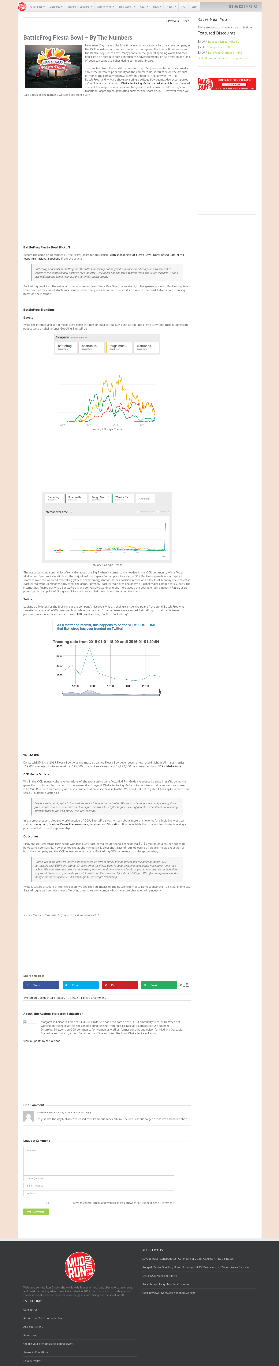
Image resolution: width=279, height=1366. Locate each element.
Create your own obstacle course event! (48, 1344)
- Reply (87, 1112)
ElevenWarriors (78, 824)
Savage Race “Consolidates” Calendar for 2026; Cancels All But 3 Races (188, 1258)
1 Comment (98, 997)
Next (185, 21)
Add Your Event (33, 1326)
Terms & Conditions (35, 1352)
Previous (173, 21)
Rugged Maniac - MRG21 (223, 41)
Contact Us (30, 1309)
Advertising (30, 1335)
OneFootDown (58, 824)
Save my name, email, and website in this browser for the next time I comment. (123, 1203)
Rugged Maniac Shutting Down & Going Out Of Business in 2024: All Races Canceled (196, 1267)
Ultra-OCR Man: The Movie (159, 1275)
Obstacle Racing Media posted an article (147, 83)
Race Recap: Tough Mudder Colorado (165, 1284)
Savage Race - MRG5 (221, 47)
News (84, 997)
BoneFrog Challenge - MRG (225, 52)
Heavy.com (40, 824)
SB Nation (113, 824)
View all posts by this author (41, 1041)
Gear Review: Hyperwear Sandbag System (168, 1293)
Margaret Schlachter (40, 997)
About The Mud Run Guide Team (43, 1318)
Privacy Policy (31, 1361)
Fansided (95, 824)
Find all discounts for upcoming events (222, 58)
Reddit (176, 587)
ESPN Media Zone (169, 766)
